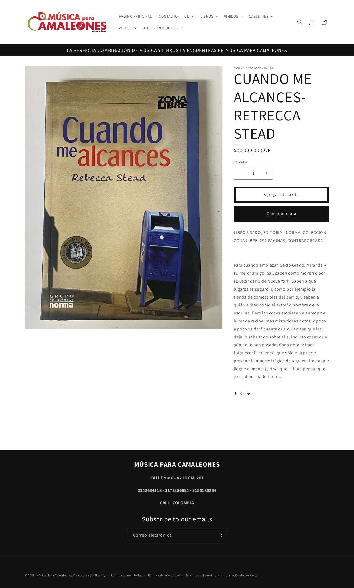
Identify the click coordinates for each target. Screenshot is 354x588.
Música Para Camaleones (54, 575)
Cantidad (241, 162)
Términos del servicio (201, 575)
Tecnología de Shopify (89, 575)
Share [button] (245, 393)
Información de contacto (240, 575)
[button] (189, 16)
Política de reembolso (126, 575)
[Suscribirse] (220, 535)
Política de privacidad (164, 575)
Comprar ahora (281, 213)
